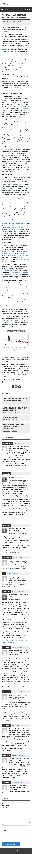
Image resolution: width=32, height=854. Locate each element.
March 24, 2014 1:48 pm (17, 647)
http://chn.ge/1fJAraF (8, 552)
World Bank (8, 268)
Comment (5, 807)
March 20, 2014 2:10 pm (19, 443)
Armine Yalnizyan (17, 21)
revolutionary (16, 205)
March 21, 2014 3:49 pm (12, 573)
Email (4, 830)
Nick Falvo (15, 403)
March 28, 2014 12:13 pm (18, 691)
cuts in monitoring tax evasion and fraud (17, 225)
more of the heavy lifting (13, 320)
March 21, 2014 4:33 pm (17, 591)
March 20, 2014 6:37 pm (17, 525)
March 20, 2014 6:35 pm (17, 474)
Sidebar (25, 9)
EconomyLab (5, 31)
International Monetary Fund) (10, 270)
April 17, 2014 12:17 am (17, 782)
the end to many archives (18, 223)
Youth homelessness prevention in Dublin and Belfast (15, 409)
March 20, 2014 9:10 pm (18, 557)
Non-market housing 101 (11, 417)
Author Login (16, 850)
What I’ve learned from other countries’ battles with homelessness (13, 426)
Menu (6, 9)
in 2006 (11, 130)
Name (4, 824)
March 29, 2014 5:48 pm (17, 755)
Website (4, 837)
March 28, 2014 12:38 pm (17, 725)
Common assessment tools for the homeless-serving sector (15, 400)
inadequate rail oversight (16, 229)
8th (22, 47)
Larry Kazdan (6, 474)
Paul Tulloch (6, 647)
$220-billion (14, 184)
